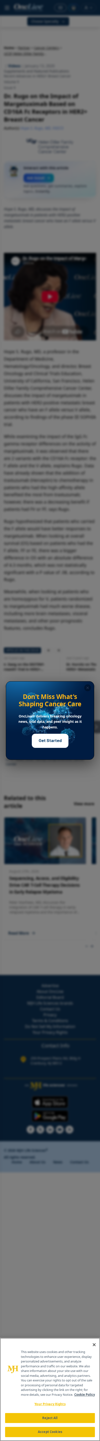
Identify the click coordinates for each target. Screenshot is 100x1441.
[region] (50, 1389)
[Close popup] (87, 687)
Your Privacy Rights (49, 1404)
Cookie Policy (84, 1394)
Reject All (50, 1418)
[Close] (94, 1344)
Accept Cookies (50, 1432)
